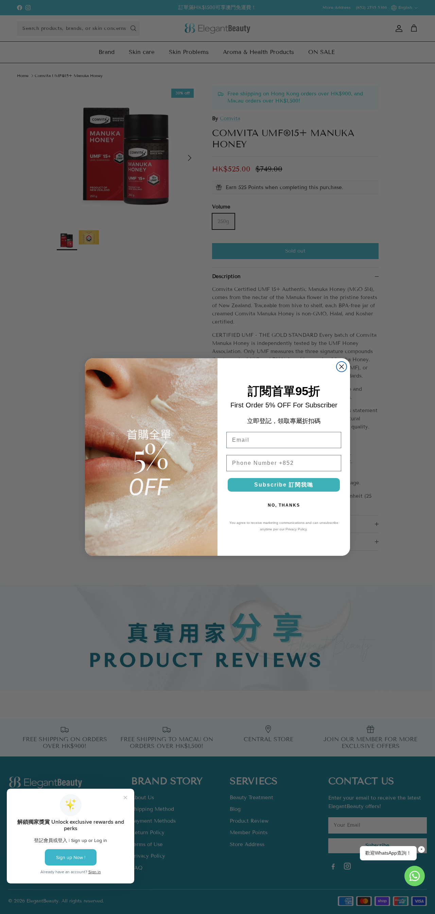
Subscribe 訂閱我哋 (283, 485)
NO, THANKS (284, 505)
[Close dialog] (341, 367)
